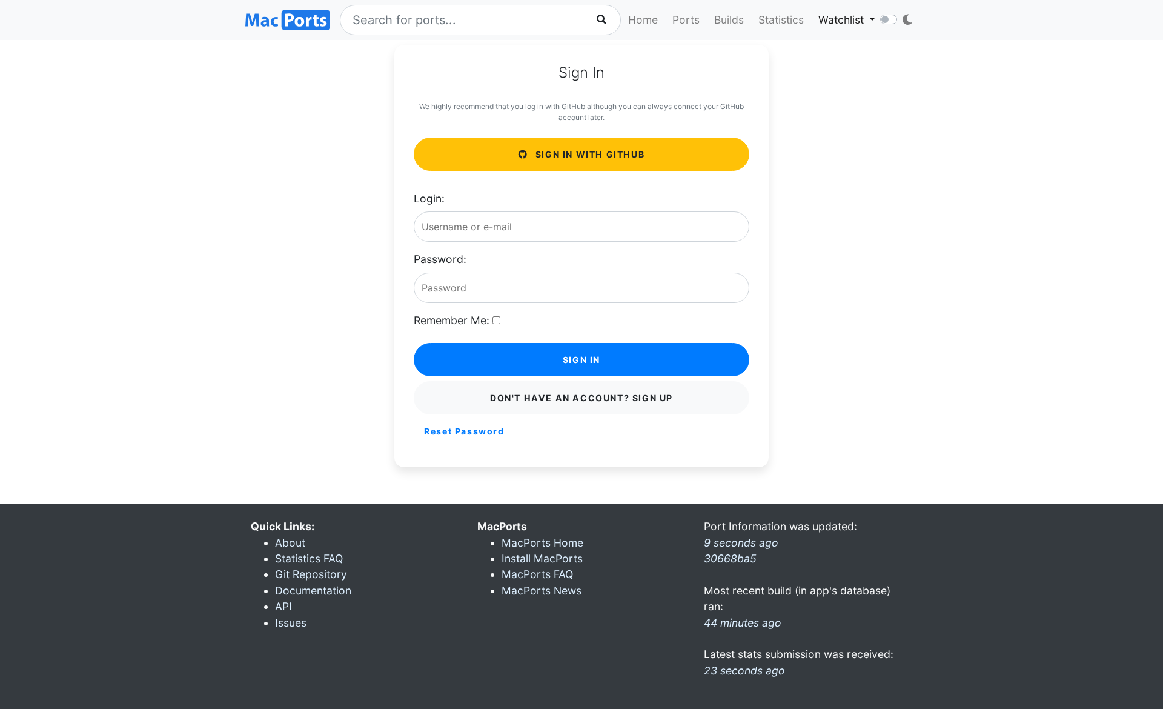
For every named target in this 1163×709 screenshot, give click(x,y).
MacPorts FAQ (537, 574)
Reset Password (464, 431)
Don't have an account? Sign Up (581, 398)
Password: (440, 259)
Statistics (781, 19)
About (290, 542)
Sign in (581, 359)
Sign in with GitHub (588, 154)
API (283, 606)
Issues (290, 622)
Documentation (313, 590)
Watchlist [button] (842, 19)
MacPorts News (542, 590)
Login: (429, 198)
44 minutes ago (742, 622)
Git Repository (311, 574)
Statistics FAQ (309, 558)
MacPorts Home (542, 542)
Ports (686, 19)
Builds (729, 19)
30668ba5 (730, 558)
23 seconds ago (744, 670)
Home (643, 19)
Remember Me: (451, 320)
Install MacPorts (542, 558)
